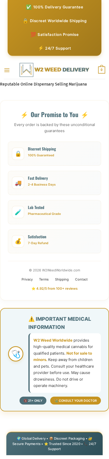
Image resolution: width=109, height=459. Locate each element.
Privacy (27, 279)
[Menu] (7, 70)
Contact (81, 279)
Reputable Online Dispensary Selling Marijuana (43, 84)
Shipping (62, 279)
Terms (44, 279)
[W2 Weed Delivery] (54, 70)
